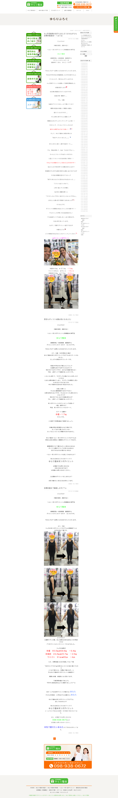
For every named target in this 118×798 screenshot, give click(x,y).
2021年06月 (84, 139)
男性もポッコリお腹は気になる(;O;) (57, 319)
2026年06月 (84, 63)
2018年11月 (84, 177)
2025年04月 (84, 81)
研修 (83, 220)
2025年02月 (84, 84)
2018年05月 (84, 185)
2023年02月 (84, 113)
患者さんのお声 (67, 790)
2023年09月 (84, 103)
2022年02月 (84, 129)
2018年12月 (84, 175)
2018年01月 (84, 191)
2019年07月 (84, 167)
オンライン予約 (54, 792)
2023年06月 (84, 108)
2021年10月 (84, 134)
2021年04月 (84, 142)
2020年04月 (84, 155)
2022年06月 (84, 123)
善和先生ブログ (85, 218)
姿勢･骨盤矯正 (68, 10)
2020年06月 (84, 154)
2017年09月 (84, 198)
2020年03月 (84, 157)
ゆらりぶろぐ (78, 790)
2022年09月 (84, 118)
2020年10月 (84, 151)
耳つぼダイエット (55, 10)
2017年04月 (84, 206)
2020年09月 (84, 152)
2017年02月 (84, 209)
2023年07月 (84, 107)
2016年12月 (84, 211)
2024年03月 (84, 94)
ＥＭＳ (82, 233)
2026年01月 (84, 69)
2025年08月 (84, 76)
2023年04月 (84, 112)
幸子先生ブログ (85, 226)
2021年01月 (84, 146)
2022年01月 (84, 131)
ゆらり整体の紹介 (41, 787)
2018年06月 (84, 183)
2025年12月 (84, 71)
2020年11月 (84, 149)
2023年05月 (84, 110)
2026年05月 (84, 64)
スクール (78, 10)
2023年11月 (84, 100)
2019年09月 (84, 165)
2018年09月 (84, 180)
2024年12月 (84, 87)
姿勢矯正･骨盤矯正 (41, 790)
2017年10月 (84, 196)
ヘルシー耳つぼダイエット (67, 787)
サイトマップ (64, 792)
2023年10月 (84, 102)
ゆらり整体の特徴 (53, 787)
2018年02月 (84, 190)
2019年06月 (84, 168)
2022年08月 (84, 120)
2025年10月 (84, 74)
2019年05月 (84, 170)
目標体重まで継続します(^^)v (55, 488)
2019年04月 (84, 172)
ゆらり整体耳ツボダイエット (61, 461)
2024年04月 (84, 92)
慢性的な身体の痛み (82, 787)
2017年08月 (84, 199)
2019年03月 (84, 173)
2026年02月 (84, 68)
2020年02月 (84, 159)
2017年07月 (84, 201)
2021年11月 (84, 133)
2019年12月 (84, 160)
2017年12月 (84, 193)
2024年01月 (84, 97)
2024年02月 (84, 95)
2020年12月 (84, 147)
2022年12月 (84, 115)
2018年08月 (84, 181)
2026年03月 (84, 66)
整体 (82, 221)
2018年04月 (84, 186)
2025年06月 (84, 77)
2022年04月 (84, 126)
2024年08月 (84, 90)
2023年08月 (84, 105)
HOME (32, 787)
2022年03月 (84, 128)
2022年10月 (84, 116)
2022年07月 (84, 121)
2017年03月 (84, 207)
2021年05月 (84, 141)
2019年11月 (84, 162)
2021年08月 (84, 136)
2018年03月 (84, 188)
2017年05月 (84, 204)
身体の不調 (52, 790)
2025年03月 (84, 82)
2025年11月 (84, 73)
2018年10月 (84, 178)
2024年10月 (84, 89)
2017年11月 (84, 194)
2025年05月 (84, 79)
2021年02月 (84, 144)
